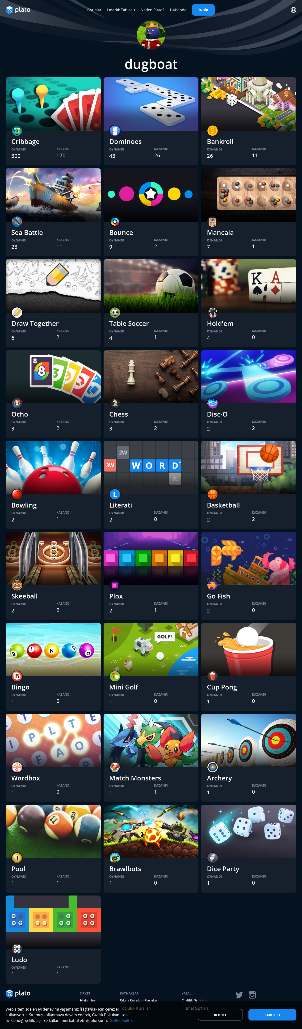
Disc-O (217, 413)
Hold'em (220, 323)
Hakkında (178, 10)
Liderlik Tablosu (121, 10)
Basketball (223, 504)
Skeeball (24, 595)
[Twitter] (239, 995)
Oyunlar (94, 10)
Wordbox (25, 777)
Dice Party (223, 868)
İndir (203, 10)
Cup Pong (222, 686)
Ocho (19, 413)
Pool (18, 868)
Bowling (24, 504)
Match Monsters (135, 777)
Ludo (19, 959)
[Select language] (293, 10)
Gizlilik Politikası (123, 1020)
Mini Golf (123, 686)
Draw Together (35, 323)
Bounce (121, 232)
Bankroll (220, 141)
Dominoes (125, 141)
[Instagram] (252, 995)
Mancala (220, 232)
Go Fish (218, 595)
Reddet (220, 1015)
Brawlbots (125, 868)
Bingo (20, 686)
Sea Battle (27, 232)
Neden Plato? (152, 10)
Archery (219, 777)
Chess (118, 413)
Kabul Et (272, 1015)
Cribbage (25, 141)
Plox (116, 595)
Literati (120, 504)
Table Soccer (129, 323)
